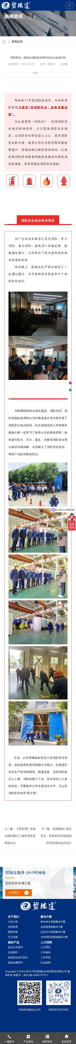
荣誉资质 (13, 931)
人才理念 (46, 947)
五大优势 (13, 937)
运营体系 (13, 926)
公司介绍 (13, 921)
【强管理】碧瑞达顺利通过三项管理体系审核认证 (20, 835)
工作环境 (46, 957)
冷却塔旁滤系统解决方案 (54, 937)
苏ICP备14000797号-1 (35, 975)
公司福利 (46, 952)
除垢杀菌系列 (15, 962)
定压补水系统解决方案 (53, 931)
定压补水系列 (15, 947)
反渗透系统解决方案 (52, 926)
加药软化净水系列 (18, 957)
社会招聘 (46, 962)
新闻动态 (17, 41)
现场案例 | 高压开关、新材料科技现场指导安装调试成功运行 (56, 835)
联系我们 (14, 892)
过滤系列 (13, 952)
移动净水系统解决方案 (53, 921)
